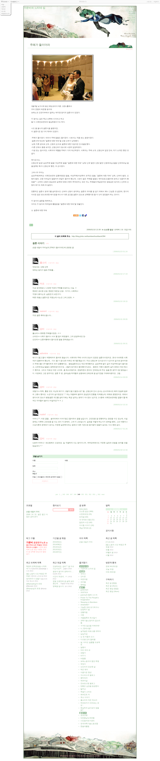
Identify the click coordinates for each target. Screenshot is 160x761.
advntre (44, 353)
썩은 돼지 (84, 669)
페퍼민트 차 (85, 695)
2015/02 (56, 542)
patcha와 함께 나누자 (88, 595)
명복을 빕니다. (58, 586)
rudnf (43, 414)
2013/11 (56, 547)
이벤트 (40, 549)
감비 (42, 329)
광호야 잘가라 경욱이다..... (63, 571)
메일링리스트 (5, 13)
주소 (34, 471)
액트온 (3, 9)
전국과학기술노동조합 (89, 724)
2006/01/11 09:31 (121, 344)
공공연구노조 (40, 542)
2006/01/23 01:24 (121, 251)
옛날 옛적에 (85, 528)
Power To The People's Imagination (89, 599)
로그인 (149, 1)
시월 (107, 555)
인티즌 (83, 576)
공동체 (3, 7)
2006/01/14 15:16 (121, 405)
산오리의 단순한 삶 (88, 667)
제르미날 (84, 681)
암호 (34, 466)
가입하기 (156, 1)
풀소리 (43, 262)
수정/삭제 (51, 263)
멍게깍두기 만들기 (33, 579)
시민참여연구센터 (87, 721)
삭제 (47, 243)
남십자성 (84, 634)
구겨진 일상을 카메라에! (90, 626)
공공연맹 (84, 715)
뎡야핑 (97, 756)
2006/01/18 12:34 (121, 450)
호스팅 (3, 11)
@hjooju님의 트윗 (33, 588)
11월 (107, 550)
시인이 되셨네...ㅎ (60, 576)
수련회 (40, 547)
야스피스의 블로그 (87, 675)
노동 (31, 549)
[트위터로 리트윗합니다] (80, 216)
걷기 (28, 554)
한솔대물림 (84, 726)
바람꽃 (83, 658)
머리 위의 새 (85, 650)
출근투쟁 (29, 545)
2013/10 (56, 549)
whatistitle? (84, 605)
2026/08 (116, 509)
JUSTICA (84, 592)
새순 (35, 549)
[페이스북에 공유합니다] (83, 216)
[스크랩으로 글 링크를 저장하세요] (75, 216)
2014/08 (56, 544)
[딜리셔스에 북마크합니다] (86, 216)
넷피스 (83, 574)
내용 (66, 460)
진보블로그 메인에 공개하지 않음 (49, 477)
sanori (43, 311)
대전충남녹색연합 (87, 718)
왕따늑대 (84, 678)
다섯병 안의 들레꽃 (88, 639)
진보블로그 (72, 756)
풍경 (45, 547)
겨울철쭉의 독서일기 (88, 618)
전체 (83, 509)
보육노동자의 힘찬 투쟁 (89, 661)
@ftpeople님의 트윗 (34, 584)
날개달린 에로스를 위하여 (90, 631)
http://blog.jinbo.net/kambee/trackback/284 (88, 236)
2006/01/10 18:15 (121, 301)
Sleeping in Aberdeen (88, 602)
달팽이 (83, 647)
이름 (34, 460)
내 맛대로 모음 (86, 520)
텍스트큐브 (82, 756)
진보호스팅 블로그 (87, 683)
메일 (2, 4)
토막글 (83, 517)
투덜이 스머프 (86, 692)
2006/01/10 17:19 (121, 274)
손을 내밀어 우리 (85, 542)
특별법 (39, 545)
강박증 (32, 552)
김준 (34, 545)
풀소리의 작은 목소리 (88, 700)
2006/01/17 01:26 (121, 429)
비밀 (34, 477)
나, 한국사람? (85, 628)
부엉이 (83, 664)
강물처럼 (84, 612)
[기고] (108, 542)
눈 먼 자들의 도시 (87, 637)
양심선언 (39, 552)
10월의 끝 (110, 552)
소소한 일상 (108, 230)
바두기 (83, 656)
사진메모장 (85, 514)
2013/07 (56, 552)
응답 (57, 263)
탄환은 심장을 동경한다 (89, 686)
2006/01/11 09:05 (121, 319)
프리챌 (83, 582)
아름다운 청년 (86, 672)
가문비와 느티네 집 (88, 569)
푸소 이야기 (85, 697)
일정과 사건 (85, 522)
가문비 (29, 542)
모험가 (83, 653)
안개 (44, 549)
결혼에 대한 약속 (40, 210)
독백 (28, 549)
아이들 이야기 (86, 525)
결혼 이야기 (38, 243)
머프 (42, 283)
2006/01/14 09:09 (121, 377)
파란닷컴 (84, 579)
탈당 (44, 552)
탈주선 (83, 689)
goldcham (84, 590)
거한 (82, 615)
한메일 (83, 585)
